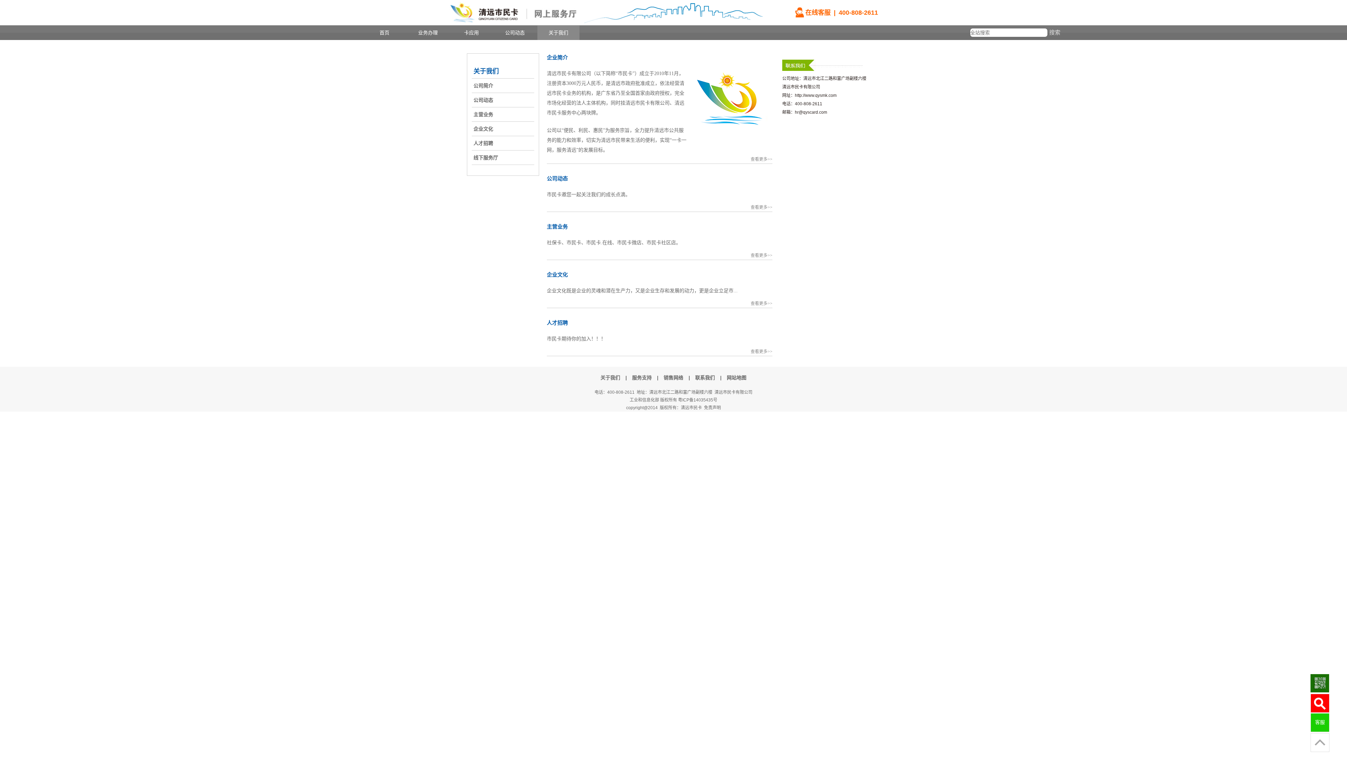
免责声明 (712, 407)
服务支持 (642, 377)
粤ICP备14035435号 (697, 400)
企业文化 (483, 129)
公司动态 (483, 100)
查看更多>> (761, 159)
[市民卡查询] (1320, 703)
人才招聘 (483, 143)
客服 (1320, 722)
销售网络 (673, 377)
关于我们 (486, 71)
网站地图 (736, 377)
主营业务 (483, 114)
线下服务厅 (486, 157)
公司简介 (483, 85)
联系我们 (705, 377)
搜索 (1054, 32)
